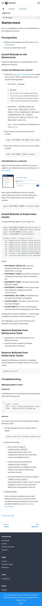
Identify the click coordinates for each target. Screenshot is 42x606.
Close (21, 603)
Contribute (6, 540)
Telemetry (5, 567)
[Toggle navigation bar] (3, 2)
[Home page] (3, 8)
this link (15, 127)
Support (5, 550)
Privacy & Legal (7, 564)
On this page (7, 17)
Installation (6, 579)
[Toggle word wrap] (34, 139)
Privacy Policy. (21, 600)
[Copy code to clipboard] (38, 139)
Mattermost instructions (22, 74)
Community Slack (8, 547)
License (4, 561)
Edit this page (9, 516)
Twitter (4, 590)
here (28, 314)
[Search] (38, 3)
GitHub (4, 544)
